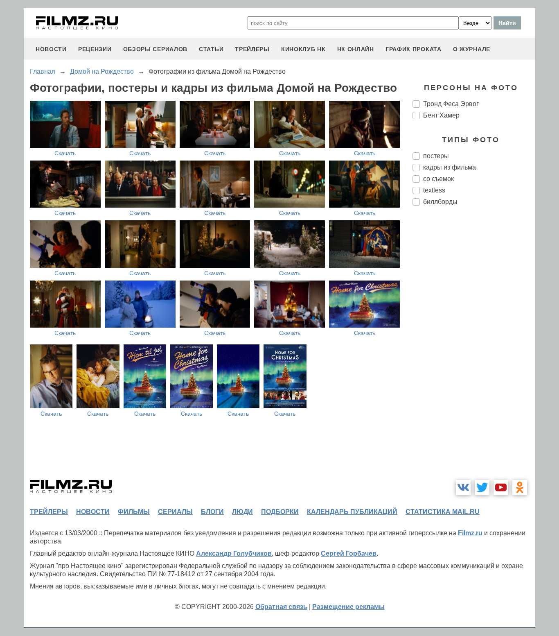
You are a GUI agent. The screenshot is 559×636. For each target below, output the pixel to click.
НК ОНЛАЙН (355, 49)
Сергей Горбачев (348, 553)
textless (434, 190)
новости (51, 49)
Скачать (65, 153)
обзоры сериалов (155, 49)
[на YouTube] (501, 487)
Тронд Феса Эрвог (451, 103)
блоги (212, 511)
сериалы (175, 511)
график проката (413, 49)
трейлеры (252, 49)
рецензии (95, 49)
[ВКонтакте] (463, 487)
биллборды (440, 201)
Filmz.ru (470, 533)
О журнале (471, 49)
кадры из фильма (449, 167)
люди (242, 511)
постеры (436, 155)
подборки (280, 511)
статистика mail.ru (443, 511)
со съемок (438, 178)
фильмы (134, 511)
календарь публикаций (352, 511)
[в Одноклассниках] (519, 487)
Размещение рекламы (348, 606)
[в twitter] (482, 487)
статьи (211, 49)
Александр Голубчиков (234, 553)
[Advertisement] (473, 349)
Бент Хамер (441, 115)
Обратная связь (281, 606)
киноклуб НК (303, 49)
